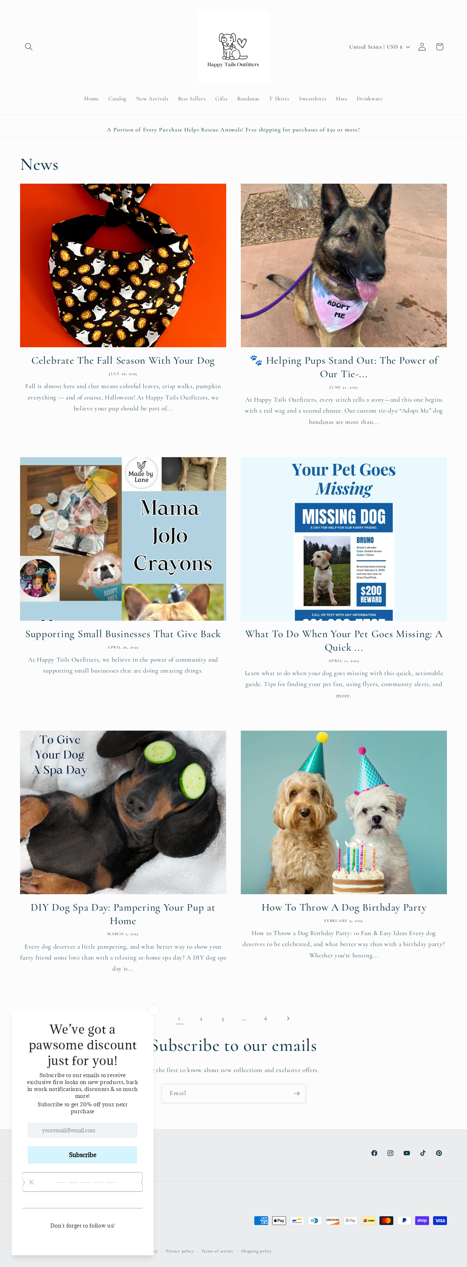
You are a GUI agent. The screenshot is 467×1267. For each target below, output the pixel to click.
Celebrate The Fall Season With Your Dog (123, 360)
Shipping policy (256, 1250)
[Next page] (287, 1018)
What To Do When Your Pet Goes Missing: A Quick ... (344, 641)
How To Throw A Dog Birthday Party (344, 907)
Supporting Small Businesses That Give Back (123, 634)
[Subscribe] (296, 1093)
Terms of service (217, 1250)
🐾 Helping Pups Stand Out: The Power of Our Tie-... (344, 367)
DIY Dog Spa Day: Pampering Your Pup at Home (123, 914)
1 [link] (179, 1018)
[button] (29, 46)
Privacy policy (180, 1250)
